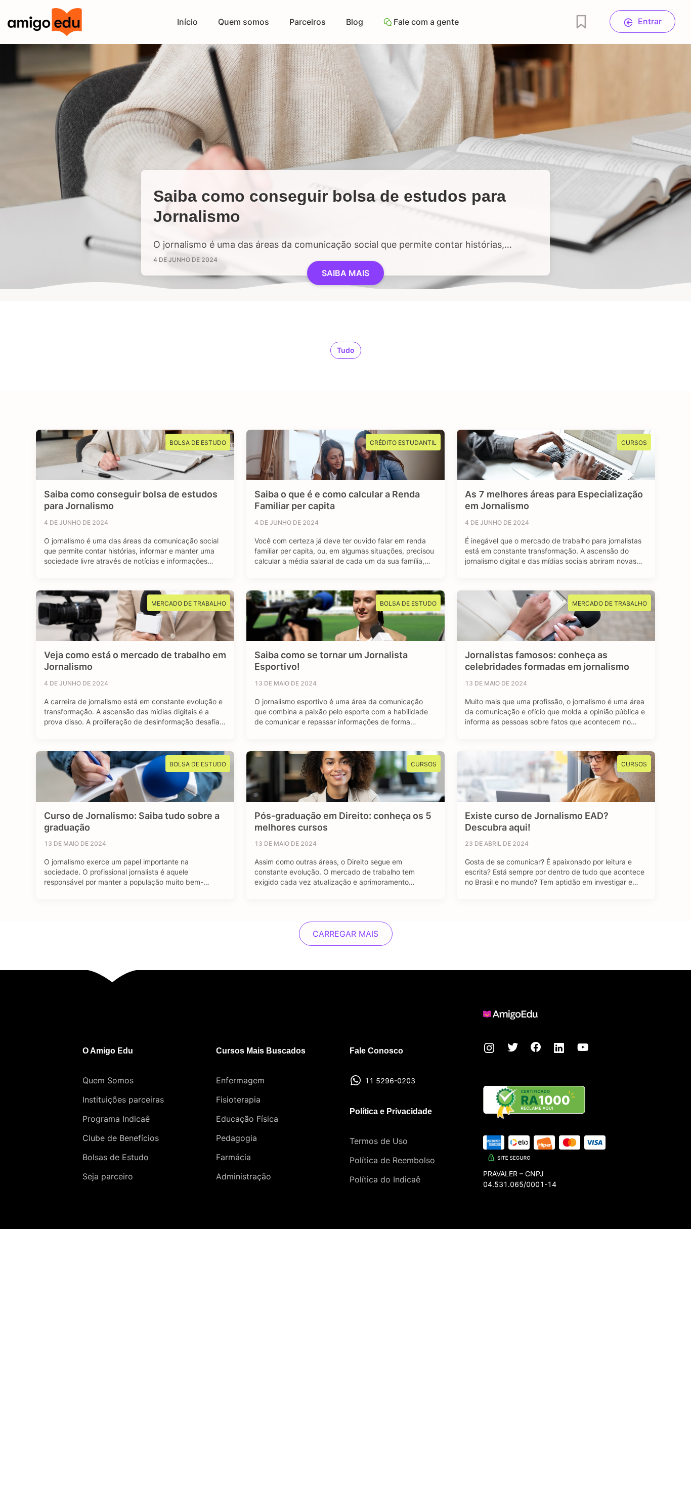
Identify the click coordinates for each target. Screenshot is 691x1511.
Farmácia (233, 1157)
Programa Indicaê (116, 1119)
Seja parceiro (107, 1176)
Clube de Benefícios (120, 1138)
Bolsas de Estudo (115, 1157)
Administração (243, 1176)
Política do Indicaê (385, 1179)
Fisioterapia (238, 1099)
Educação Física (247, 1119)
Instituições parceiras (123, 1099)
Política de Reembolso (392, 1160)
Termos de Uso (379, 1141)
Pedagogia (236, 1138)
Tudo (346, 350)
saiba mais (345, 273)
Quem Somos (108, 1080)
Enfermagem (240, 1080)
